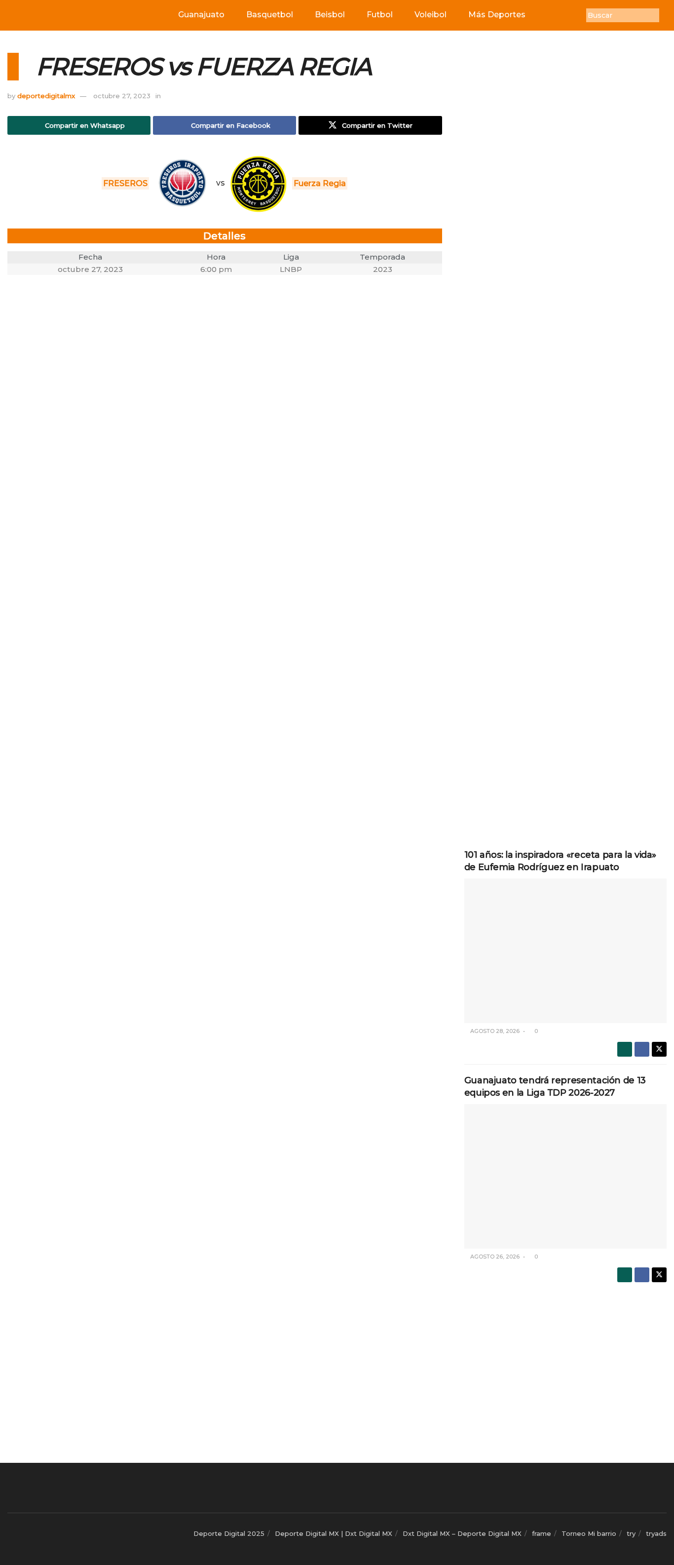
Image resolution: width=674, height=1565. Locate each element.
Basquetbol (269, 14)
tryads (656, 1533)
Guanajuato (201, 14)
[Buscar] (666, 15)
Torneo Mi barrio (589, 1533)
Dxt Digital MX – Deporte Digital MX (462, 1533)
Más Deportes (496, 14)
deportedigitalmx (46, 96)
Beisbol (330, 14)
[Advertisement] (565, 201)
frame (541, 1533)
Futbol (380, 14)
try (631, 1533)
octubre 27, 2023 (121, 96)
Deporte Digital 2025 (228, 1533)
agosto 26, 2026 (494, 1256)
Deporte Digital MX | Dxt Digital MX (333, 1533)
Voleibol (430, 14)
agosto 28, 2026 (494, 1031)
